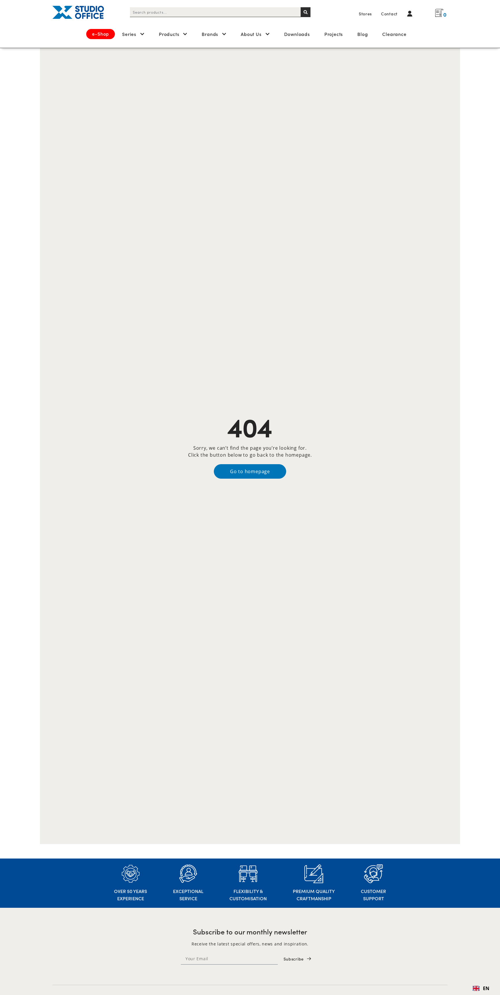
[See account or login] (411, 14)
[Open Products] (185, 33)
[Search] (305, 12)
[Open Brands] (224, 33)
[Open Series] (142, 33)
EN (486, 988)
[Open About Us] (267, 33)
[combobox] (215, 12)
